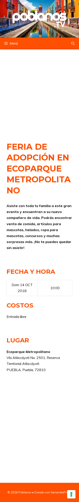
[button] (73, 43)
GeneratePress (61, 492)
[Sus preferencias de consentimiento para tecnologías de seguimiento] (71, 494)
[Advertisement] (39, 91)
